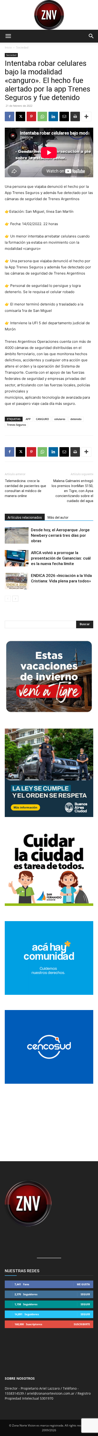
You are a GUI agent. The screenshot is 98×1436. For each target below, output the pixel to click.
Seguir (85, 1294)
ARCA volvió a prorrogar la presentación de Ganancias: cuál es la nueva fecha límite (61, 558)
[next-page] (15, 599)
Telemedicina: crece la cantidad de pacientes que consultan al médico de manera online (25, 488)
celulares (59, 419)
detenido (76, 419)
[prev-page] (8, 599)
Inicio (8, 47)
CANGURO (42, 419)
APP (28, 419)
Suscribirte (82, 1324)
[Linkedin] (53, 116)
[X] (20, 116)
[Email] (64, 116)
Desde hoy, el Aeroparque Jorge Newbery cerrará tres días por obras (60, 535)
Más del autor (58, 517)
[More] (86, 116)
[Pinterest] (31, 116)
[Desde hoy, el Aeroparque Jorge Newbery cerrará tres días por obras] (17, 535)
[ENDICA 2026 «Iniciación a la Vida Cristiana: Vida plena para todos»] (17, 581)
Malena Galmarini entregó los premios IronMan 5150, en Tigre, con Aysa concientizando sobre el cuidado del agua (72, 491)
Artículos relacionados (25, 517)
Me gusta (83, 1284)
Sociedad (22, 47)
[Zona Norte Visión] (49, 15)
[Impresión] (75, 116)
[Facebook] (9, 116)
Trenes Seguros (16, 424)
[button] (8, 36)
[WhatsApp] (42, 116)
